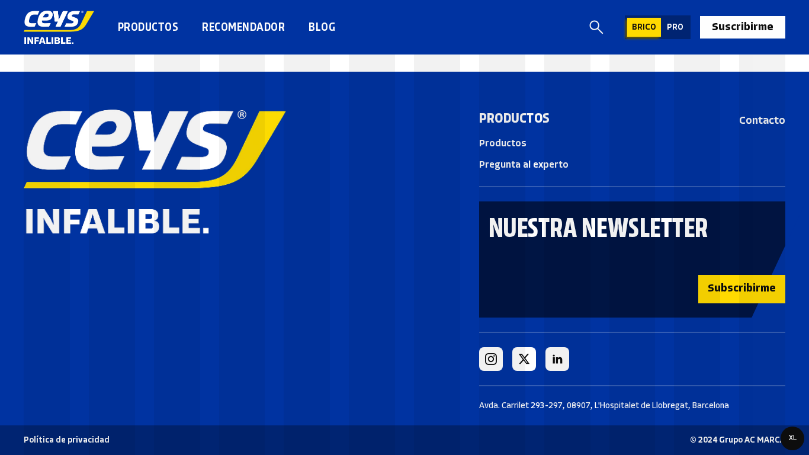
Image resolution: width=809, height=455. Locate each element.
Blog (322, 27)
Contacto (762, 120)
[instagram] (491, 359)
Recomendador (243, 27)
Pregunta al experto (524, 164)
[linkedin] (557, 359)
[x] (524, 359)
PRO (675, 27)
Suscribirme (742, 26)
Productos (148, 27)
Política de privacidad (67, 440)
